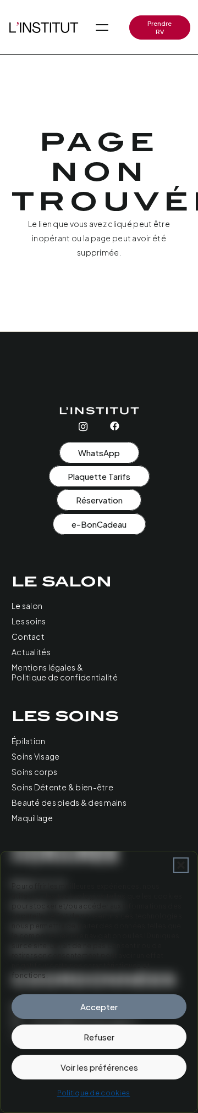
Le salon (27, 606)
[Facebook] (114, 426)
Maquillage (32, 818)
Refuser (99, 1037)
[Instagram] (83, 426)
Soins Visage (35, 756)
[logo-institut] (43, 27)
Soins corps (34, 772)
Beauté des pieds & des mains (69, 802)
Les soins (29, 621)
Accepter (99, 1006)
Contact (28, 636)
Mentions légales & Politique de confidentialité (65, 672)
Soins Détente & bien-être (62, 787)
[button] (180, 865)
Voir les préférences (99, 1067)
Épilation (29, 741)
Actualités (31, 652)
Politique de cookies (93, 1093)
